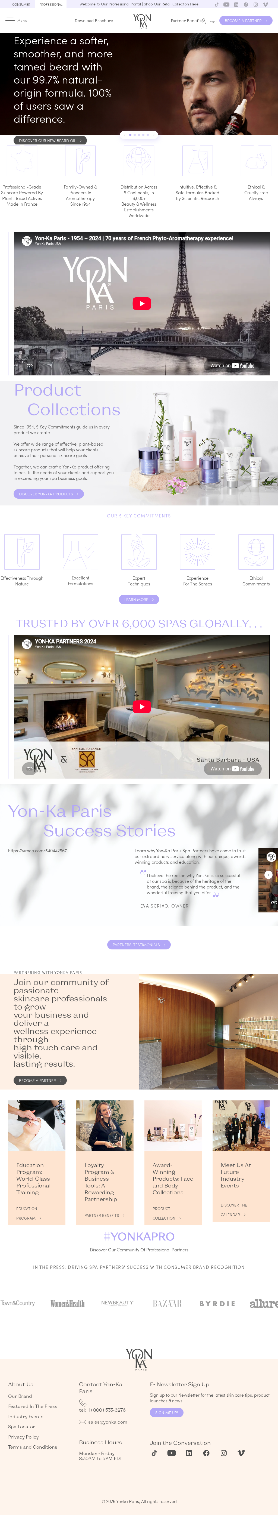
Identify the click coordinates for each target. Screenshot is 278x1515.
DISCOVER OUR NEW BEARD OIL (47, 140)
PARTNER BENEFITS (101, 1215)
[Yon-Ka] (142, 20)
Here (194, 4)
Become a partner (37, 1080)
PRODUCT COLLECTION (164, 1209)
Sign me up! (166, 1412)
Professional (50, 4)
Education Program (26, 1209)
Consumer (21, 4)
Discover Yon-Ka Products (46, 493)
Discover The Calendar (234, 1206)
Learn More (136, 599)
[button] (124, 135)
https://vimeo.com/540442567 (37, 850)
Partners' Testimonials (136, 944)
